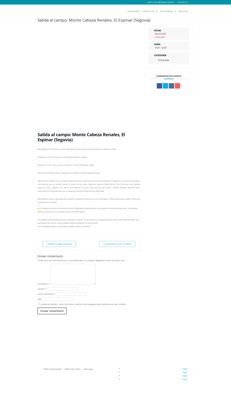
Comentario (43, 284)
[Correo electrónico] (177, 86)
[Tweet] (165, 86)
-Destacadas (163, 60)
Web (39, 299)
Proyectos (149, 11)
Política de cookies (72, 369)
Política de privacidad (52, 369)
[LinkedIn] (171, 86)
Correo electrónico (46, 294)
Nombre (42, 289)
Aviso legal (88, 369)
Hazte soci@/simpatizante (160, 2)
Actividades (166, 11)
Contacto (182, 2)
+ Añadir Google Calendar (59, 244)
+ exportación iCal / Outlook (117, 244)
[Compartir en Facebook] (159, 86)
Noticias (183, 11)
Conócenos (133, 11)
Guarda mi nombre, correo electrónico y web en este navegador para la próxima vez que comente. (83, 304)
